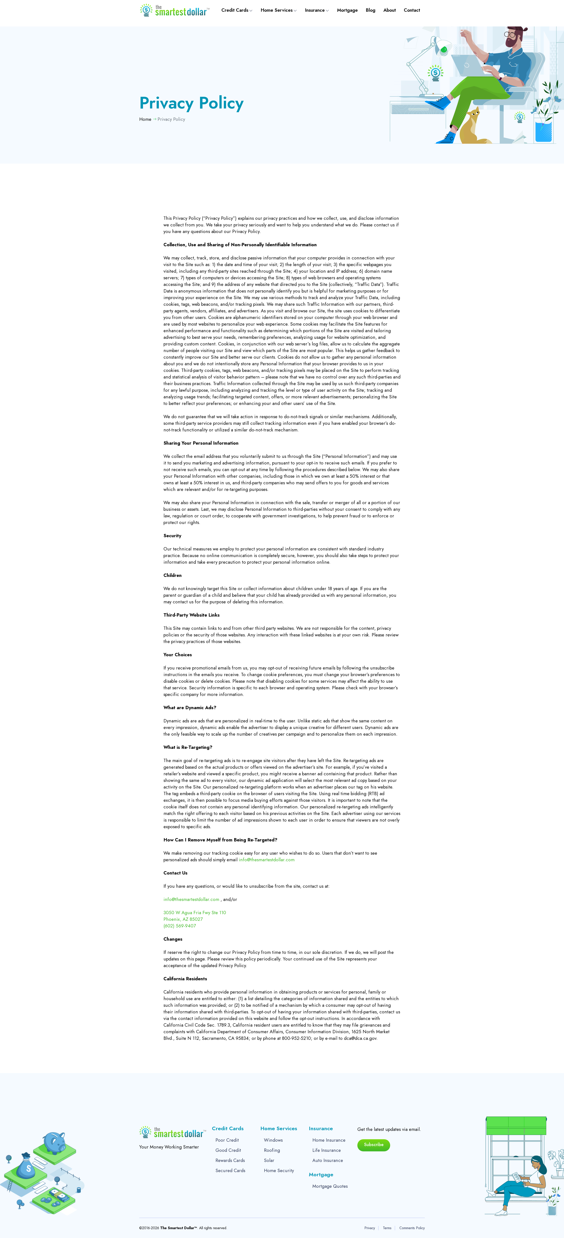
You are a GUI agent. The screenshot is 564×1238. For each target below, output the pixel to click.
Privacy (369, 1228)
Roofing (272, 1150)
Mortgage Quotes (330, 1186)
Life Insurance (326, 1150)
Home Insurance (328, 1140)
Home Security (279, 1170)
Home (145, 119)
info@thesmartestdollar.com (267, 859)
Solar (269, 1160)
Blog (370, 10)
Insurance (315, 10)
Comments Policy (412, 1228)
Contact (412, 10)
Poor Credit (227, 1140)
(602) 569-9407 (179, 926)
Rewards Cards (230, 1160)
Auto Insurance (327, 1160)
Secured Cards (230, 1170)
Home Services (277, 10)
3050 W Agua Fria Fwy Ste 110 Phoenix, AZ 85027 (194, 916)
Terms (387, 1228)
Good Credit (228, 1150)
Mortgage (347, 10)
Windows (273, 1140)
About (389, 10)
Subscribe (374, 1144)
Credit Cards (234, 10)
